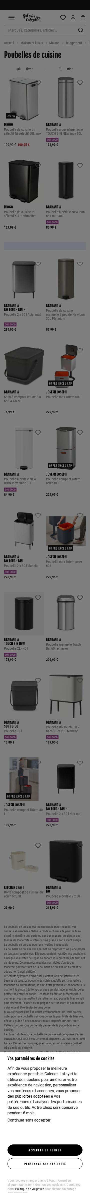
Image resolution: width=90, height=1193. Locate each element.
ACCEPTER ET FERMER (44, 1150)
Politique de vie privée (29, 1189)
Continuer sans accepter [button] (29, 1120)
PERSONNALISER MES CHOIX (45, 1163)
